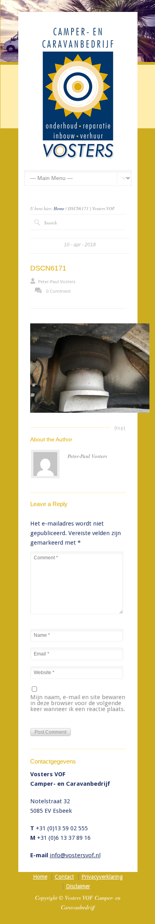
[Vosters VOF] (78, 157)
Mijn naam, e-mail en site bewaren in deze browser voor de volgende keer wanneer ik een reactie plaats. (77, 703)
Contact (64, 877)
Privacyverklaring (102, 877)
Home (59, 208)
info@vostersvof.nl (75, 855)
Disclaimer (78, 886)
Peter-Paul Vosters (57, 281)
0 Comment (58, 291)
